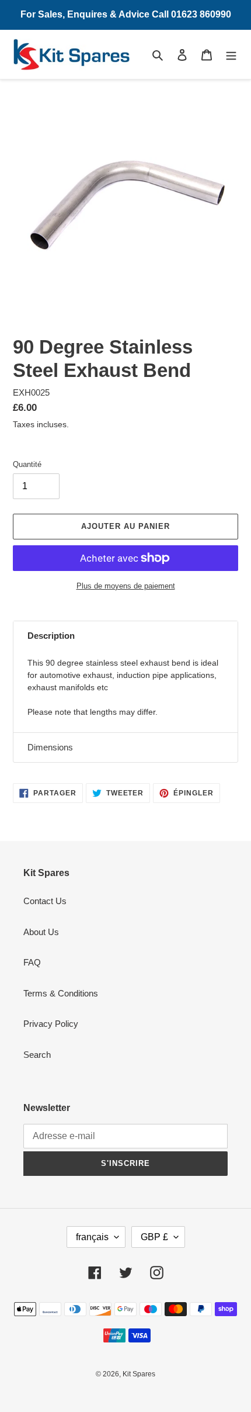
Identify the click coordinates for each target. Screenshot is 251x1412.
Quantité (27, 464)
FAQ (32, 962)
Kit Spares (139, 1374)
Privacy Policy (50, 1024)
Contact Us (45, 901)
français (92, 1237)
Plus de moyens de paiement (125, 586)
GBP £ (154, 1237)
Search (37, 1055)
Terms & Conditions (60, 993)
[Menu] (231, 54)
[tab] (125, 636)
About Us (41, 932)
